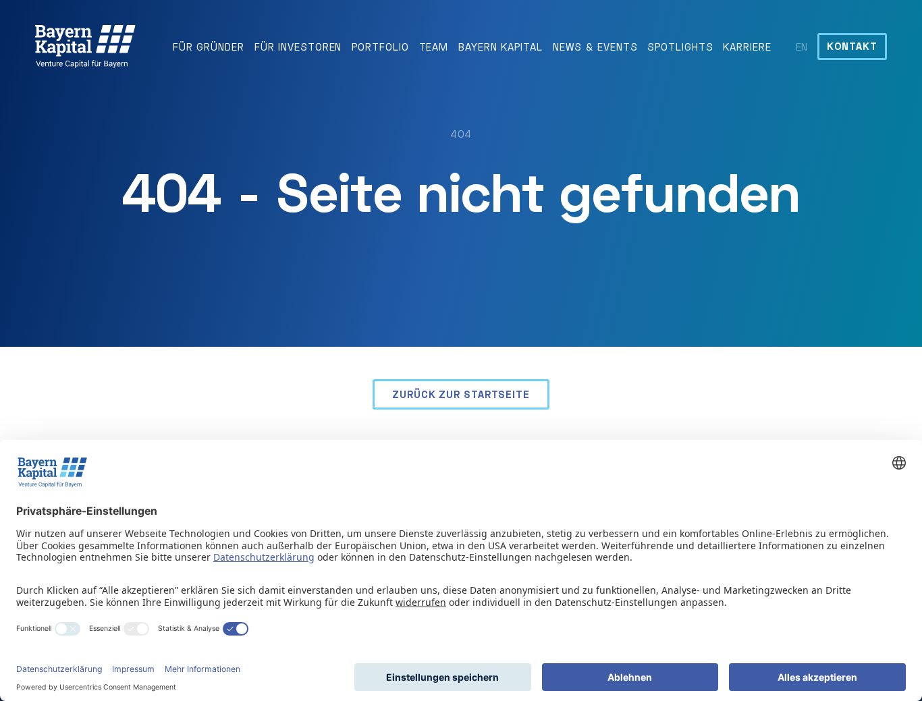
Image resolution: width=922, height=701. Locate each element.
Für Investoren (298, 46)
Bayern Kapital (500, 46)
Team (434, 46)
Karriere (747, 46)
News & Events (595, 46)
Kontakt (852, 46)
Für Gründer (208, 46)
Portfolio (380, 46)
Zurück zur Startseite (461, 394)
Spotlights (680, 46)
